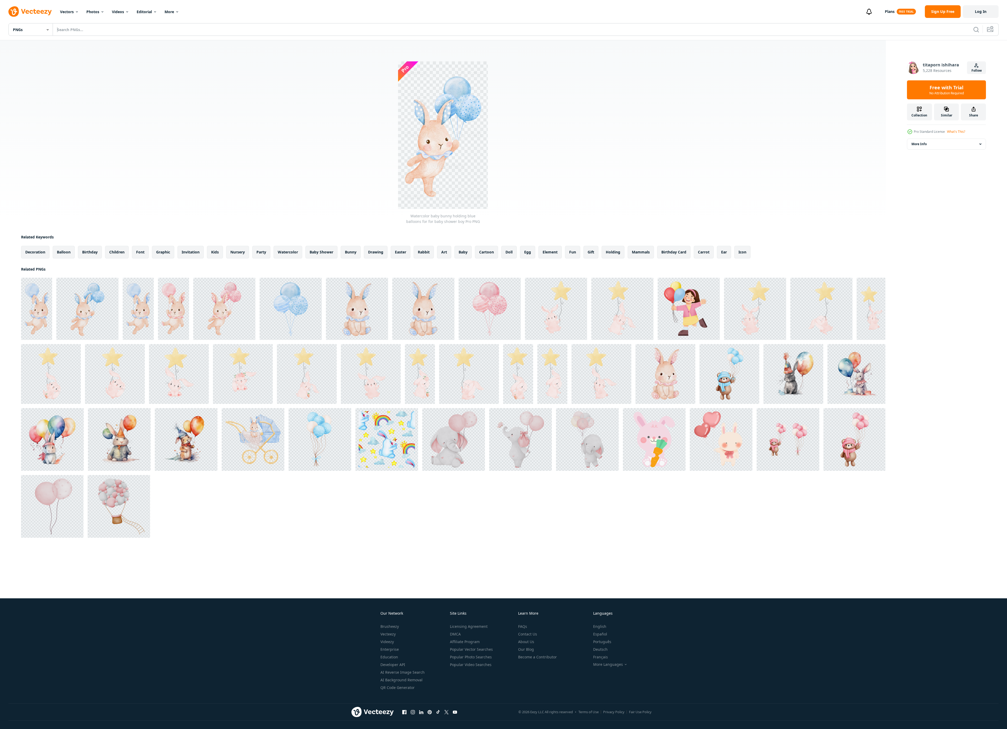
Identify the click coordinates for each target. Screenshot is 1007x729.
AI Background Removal (401, 679)
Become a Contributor (537, 656)
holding (613, 252)
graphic (163, 252)
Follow (976, 70)
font (140, 252)
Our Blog (526, 649)
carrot (704, 252)
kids (215, 252)
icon (742, 252)
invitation (191, 252)
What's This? (956, 131)
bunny (350, 252)
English (599, 626)
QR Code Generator (397, 687)
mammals (641, 252)
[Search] (976, 29)
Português (602, 641)
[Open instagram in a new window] (413, 712)
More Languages (608, 664)
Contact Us (527, 634)
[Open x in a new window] (446, 712)
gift (591, 252)
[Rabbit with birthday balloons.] (793, 374)
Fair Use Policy (640, 712)
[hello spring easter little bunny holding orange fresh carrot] (654, 439)
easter (400, 252)
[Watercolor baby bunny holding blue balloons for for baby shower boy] (36, 309)
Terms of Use (588, 712)
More (169, 11)
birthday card (673, 252)
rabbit (424, 252)
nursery (237, 252)
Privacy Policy (613, 712)
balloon (64, 252)
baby (463, 252)
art (444, 252)
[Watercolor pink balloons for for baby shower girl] (490, 309)
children (117, 252)
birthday (90, 252)
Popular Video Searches (471, 664)
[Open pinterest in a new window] (430, 712)
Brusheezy (389, 626)
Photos (92, 11)
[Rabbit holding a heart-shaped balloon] (721, 439)
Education (389, 656)
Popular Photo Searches (471, 656)
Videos (118, 11)
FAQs (522, 626)
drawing (375, 252)
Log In (980, 11)
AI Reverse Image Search (402, 672)
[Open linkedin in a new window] (421, 712)
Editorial (144, 11)
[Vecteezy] (30, 11)
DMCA (455, 634)
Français (600, 656)
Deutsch (600, 649)
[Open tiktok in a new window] (438, 712)
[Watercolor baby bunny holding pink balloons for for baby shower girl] (173, 309)
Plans (890, 11)
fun (572, 252)
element (550, 252)
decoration (35, 252)
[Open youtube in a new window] (455, 712)
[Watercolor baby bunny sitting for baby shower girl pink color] (665, 374)
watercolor (288, 252)
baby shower (321, 252)
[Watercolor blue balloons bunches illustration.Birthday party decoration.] (320, 439)
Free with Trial (946, 89)
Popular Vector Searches (471, 649)
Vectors (67, 11)
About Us (526, 641)
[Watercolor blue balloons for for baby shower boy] (291, 309)
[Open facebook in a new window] (404, 712)
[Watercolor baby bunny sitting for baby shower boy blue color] (357, 309)
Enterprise (389, 649)
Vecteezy (388, 634)
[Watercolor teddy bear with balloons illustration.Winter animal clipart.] (729, 374)
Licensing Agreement (469, 626)
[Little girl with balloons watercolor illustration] (689, 309)
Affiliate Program (465, 641)
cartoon (486, 252)
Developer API (392, 664)
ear (724, 252)
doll (509, 252)
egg (527, 252)
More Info (919, 144)
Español (600, 634)
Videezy (387, 641)
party (261, 252)
